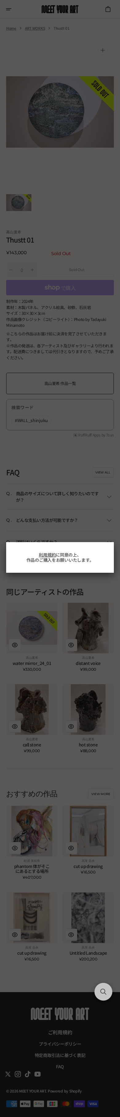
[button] (103, 992)
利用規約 (47, 555)
